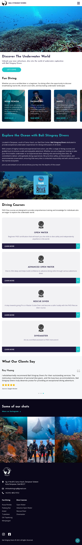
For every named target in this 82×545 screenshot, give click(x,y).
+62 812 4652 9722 (12, 493)
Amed (4, 511)
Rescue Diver (21, 511)
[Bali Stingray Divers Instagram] (3, 534)
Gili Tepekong (7, 517)
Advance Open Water (24, 508)
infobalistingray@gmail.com (15, 488)
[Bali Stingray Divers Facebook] (9, 534)
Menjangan (6, 521)
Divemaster (20, 514)
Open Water (21, 505)
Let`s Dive (11, 70)
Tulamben (6, 514)
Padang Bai (6, 508)
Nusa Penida (7, 505)
